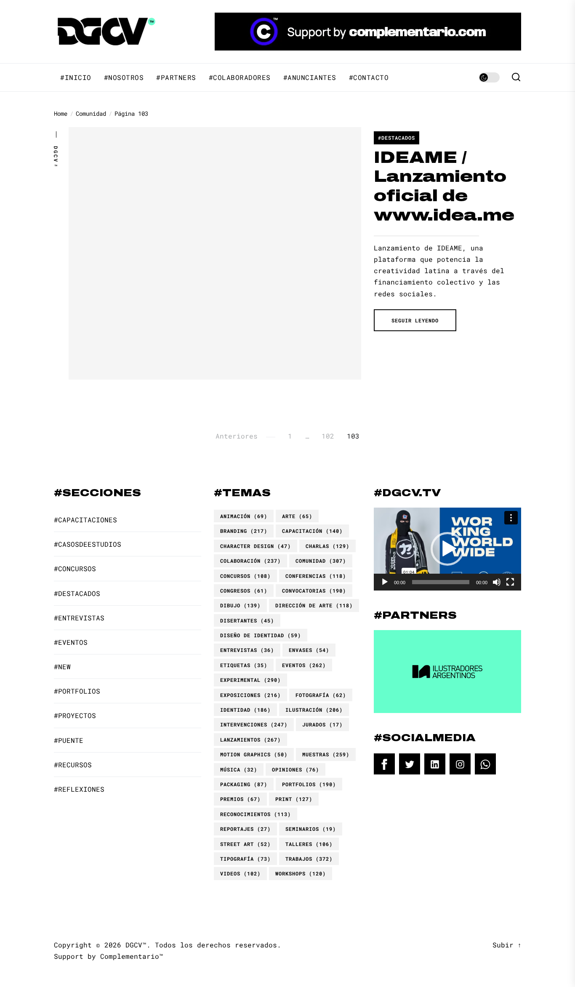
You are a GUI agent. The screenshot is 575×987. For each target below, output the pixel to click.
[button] (447, 549)
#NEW (62, 666)
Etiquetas (243, 665)
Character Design (255, 546)
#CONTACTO (369, 77)
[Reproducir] (385, 582)
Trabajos (309, 858)
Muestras (325, 754)
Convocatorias (314, 590)
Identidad (245, 709)
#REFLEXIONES (79, 789)
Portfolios (309, 784)
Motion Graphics (254, 754)
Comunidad (320, 560)
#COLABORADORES (240, 77)
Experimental (250, 679)
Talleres (309, 844)
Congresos (243, 590)
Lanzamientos (250, 739)
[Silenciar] (496, 582)
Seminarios (310, 828)
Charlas (327, 546)
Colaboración (250, 560)
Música (238, 769)
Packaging (243, 784)
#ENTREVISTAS (79, 617)
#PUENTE (68, 740)
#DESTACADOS (396, 137)
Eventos (304, 665)
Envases (309, 649)
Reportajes (245, 828)
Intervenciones (254, 724)
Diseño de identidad (260, 635)
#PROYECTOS (75, 715)
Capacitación (312, 530)
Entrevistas (247, 649)
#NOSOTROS (124, 77)
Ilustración (314, 709)
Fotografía (320, 695)
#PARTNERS (176, 77)
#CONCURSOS (75, 568)
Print (293, 798)
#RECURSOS (73, 764)
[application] (447, 549)
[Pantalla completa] (510, 582)
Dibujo (240, 605)
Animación (243, 516)
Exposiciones (250, 695)
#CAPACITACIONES (85, 519)
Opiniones (295, 769)
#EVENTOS (71, 642)
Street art (245, 844)
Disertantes (247, 620)
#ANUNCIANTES (309, 77)
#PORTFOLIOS (77, 690)
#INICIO (75, 77)
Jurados (322, 724)
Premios (240, 798)
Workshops (300, 873)
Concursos (245, 575)
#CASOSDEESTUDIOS (87, 544)
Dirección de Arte (314, 605)
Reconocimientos (255, 814)
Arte (297, 516)
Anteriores (237, 435)
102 (328, 435)
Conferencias (315, 575)
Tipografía (245, 858)
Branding (243, 530)
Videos (240, 873)
